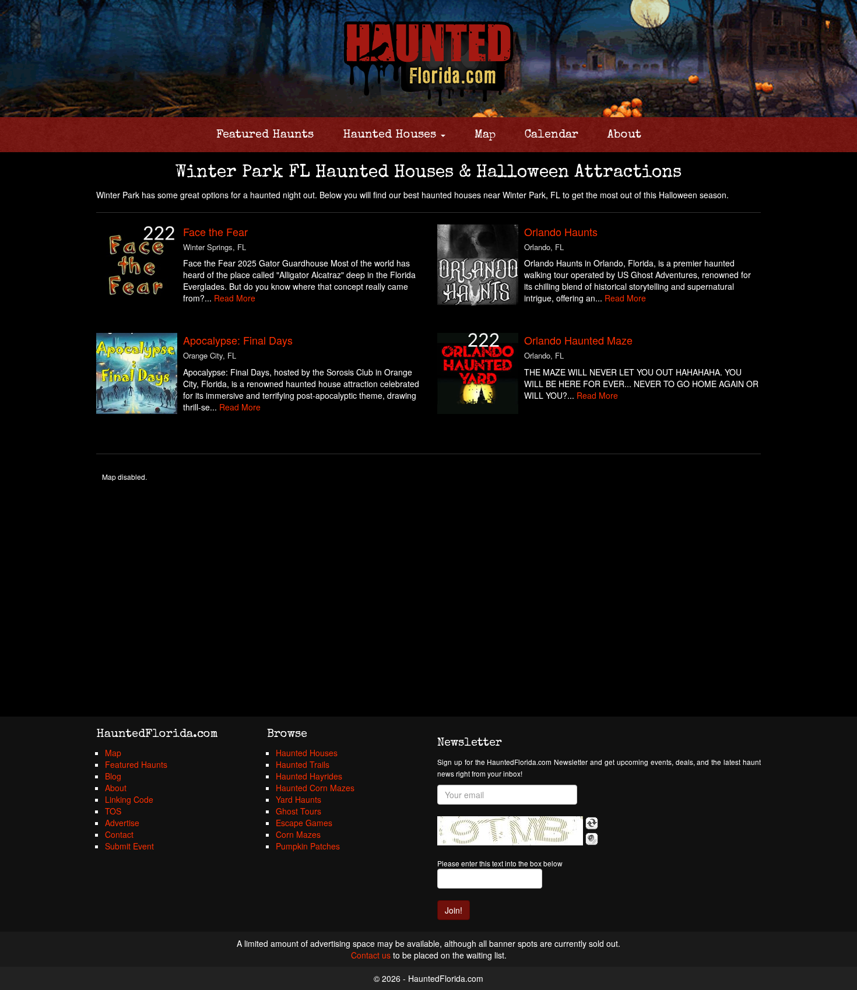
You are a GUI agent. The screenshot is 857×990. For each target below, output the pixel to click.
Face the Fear (215, 231)
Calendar (551, 135)
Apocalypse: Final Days (238, 339)
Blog (113, 776)
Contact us (371, 955)
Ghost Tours (298, 811)
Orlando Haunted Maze (578, 339)
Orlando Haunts (561, 231)
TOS (113, 811)
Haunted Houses (391, 135)
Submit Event (129, 846)
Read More (234, 298)
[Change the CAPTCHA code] (591, 823)
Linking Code (129, 799)
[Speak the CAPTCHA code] (591, 839)
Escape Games (304, 822)
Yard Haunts (298, 799)
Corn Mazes (298, 834)
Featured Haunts (265, 135)
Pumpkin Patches (308, 846)
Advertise (122, 822)
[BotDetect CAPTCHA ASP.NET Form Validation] (510, 830)
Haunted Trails (302, 764)
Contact (119, 834)
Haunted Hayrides (309, 776)
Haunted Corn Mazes (315, 788)
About (624, 135)
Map (485, 135)
